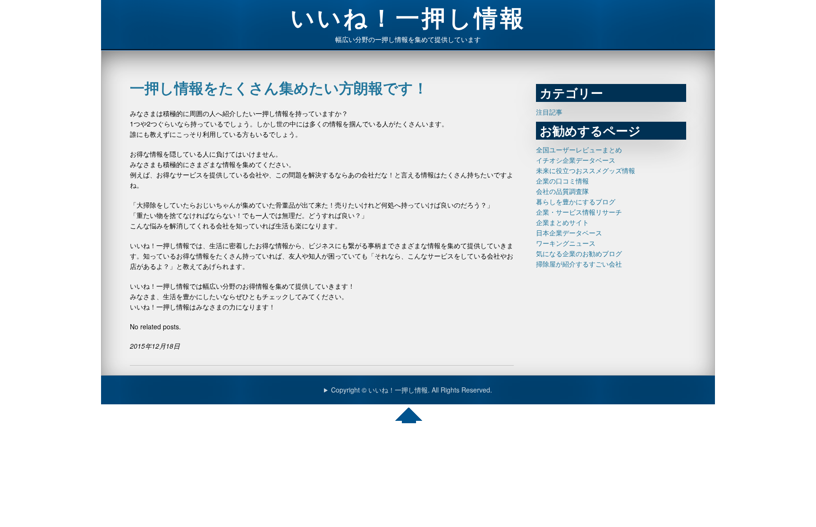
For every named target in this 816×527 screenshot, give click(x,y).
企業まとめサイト (562, 222)
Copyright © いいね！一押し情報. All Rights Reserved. (411, 389)
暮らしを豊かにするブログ (575, 201)
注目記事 (549, 112)
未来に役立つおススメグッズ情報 (585, 170)
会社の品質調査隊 (562, 191)
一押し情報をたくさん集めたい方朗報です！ (279, 87)
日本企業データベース (569, 232)
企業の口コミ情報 (562, 180)
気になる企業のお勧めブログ (579, 253)
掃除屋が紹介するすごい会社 (579, 263)
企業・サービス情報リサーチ (579, 212)
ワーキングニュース (565, 243)
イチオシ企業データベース (575, 160)
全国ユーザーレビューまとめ (579, 149)
